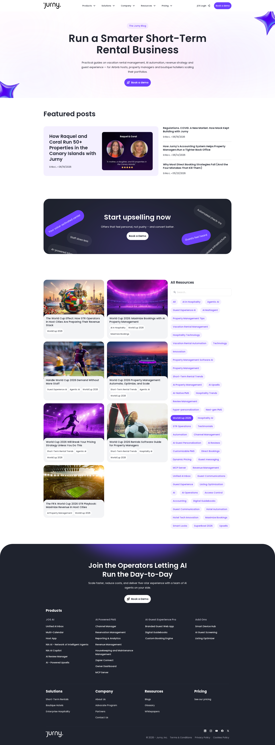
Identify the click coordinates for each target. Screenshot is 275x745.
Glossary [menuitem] (150, 705)
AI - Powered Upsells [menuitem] (57, 662)
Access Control (214, 492)
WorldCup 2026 (182, 418)
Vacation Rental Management (190, 326)
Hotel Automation (216, 509)
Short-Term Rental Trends (188, 376)
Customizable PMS (184, 451)
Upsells (223, 525)
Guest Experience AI (184, 310)
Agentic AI (213, 301)
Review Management (185, 401)
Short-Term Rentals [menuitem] (57, 699)
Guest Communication (186, 509)
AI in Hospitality (191, 301)
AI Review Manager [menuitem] (57, 656)
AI (174, 492)
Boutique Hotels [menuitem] (54, 705)
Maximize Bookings (216, 517)
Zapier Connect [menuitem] (104, 660)
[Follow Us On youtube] (216, 731)
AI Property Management (187, 384)
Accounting (179, 501)
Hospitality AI (205, 418)
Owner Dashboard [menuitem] (105, 666)
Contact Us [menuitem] (101, 717)
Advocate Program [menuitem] (106, 705)
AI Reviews (214, 443)
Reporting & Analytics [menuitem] (108, 638)
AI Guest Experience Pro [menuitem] (160, 619)
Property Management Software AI (193, 360)
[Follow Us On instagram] (211, 731)
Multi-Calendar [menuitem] (55, 632)
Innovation (179, 351)
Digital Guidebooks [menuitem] (156, 632)
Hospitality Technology (186, 335)
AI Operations (190, 492)
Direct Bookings (210, 451)
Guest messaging (208, 459)
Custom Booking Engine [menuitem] (159, 638)
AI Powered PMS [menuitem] (105, 619)
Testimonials (205, 426)
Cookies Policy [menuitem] (221, 737)
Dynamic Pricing (182, 459)
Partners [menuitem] (100, 711)
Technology (220, 343)
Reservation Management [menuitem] (110, 632)
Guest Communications (211, 476)
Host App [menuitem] (51, 638)
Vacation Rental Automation (189, 343)
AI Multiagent (210, 310)
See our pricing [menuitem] (202, 699)
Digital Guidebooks (204, 501)
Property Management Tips (189, 318)
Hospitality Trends (206, 393)
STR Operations (182, 426)
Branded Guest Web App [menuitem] (159, 626)
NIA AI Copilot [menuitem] (54, 650)
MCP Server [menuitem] (101, 672)
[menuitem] (108, 5)
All (174, 301)
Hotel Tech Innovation (185, 517)
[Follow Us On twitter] (228, 731)
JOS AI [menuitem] (50, 619)
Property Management (186, 368)
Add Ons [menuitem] (201, 619)
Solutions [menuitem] (54, 691)
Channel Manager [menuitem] (105, 626)
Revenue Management (206, 467)
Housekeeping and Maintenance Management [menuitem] (114, 652)
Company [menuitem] (104, 691)
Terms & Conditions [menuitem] (181, 737)
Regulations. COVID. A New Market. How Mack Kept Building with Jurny (196, 129)
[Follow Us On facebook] (222, 731)
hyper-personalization (186, 409)
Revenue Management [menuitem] (108, 644)
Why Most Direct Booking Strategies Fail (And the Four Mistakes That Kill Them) (195, 166)
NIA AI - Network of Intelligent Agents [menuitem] (67, 644)
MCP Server (179, 467)
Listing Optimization (211, 484)
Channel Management (207, 434)
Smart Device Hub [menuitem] (205, 626)
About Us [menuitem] (100, 699)
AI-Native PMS (181, 393)
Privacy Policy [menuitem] (202, 737)
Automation (180, 434)
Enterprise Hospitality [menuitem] (58, 711)
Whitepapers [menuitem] (152, 711)
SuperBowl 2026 (203, 525)
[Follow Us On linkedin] (205, 731)
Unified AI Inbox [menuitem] (54, 626)
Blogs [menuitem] (148, 699)
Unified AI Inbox (181, 476)
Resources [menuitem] (146, 5)
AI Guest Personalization (187, 443)
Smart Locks (180, 525)
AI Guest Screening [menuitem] (206, 632)
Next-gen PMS (214, 409)
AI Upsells (214, 384)
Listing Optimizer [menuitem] (205, 638)
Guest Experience (183, 484)
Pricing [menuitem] (200, 691)
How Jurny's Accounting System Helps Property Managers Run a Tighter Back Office (194, 147)
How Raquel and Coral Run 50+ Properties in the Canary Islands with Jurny (72, 147)
